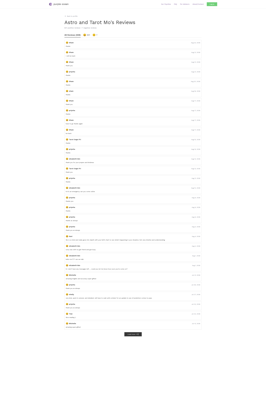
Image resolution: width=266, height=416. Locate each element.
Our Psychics (166, 4)
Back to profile (72, 16)
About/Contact (198, 4)
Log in (212, 4)
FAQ (175, 4)
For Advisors (184, 4)
